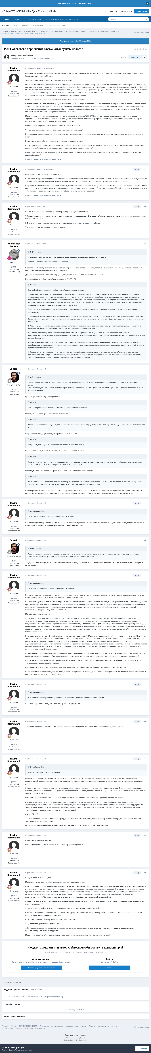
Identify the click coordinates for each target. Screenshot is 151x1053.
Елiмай (13, 369)
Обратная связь (71, 1035)
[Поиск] (146, 19)
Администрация (39, 25)
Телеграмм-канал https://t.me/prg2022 (74, 3)
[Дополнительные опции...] (145, 68)
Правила (25, 25)
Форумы (5, 25)
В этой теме (136, 19)
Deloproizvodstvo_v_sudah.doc (92, 908)
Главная (7, 19)
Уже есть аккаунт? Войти (120, 11)
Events (15, 25)
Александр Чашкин (14, 245)
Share (123, 57)
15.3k (15, 267)
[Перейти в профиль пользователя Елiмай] (14, 377)
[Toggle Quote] (29, 252)
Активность (19, 19)
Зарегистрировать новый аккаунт (41, 968)
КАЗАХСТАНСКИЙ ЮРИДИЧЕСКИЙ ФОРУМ (29, 11)
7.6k (15, 389)
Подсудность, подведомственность (37, 58)
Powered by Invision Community (75, 1040)
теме (69, 80)
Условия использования (24, 1050)
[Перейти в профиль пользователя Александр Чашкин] (14, 254)
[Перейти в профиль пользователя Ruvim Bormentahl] (6, 57)
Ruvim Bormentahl (25, 56)
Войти (109, 968)
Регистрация (142, 11)
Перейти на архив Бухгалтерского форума (62, 19)
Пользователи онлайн (58, 25)
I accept (143, 1049)
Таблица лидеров (34, 19)
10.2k (15, 91)
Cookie (83, 1035)
